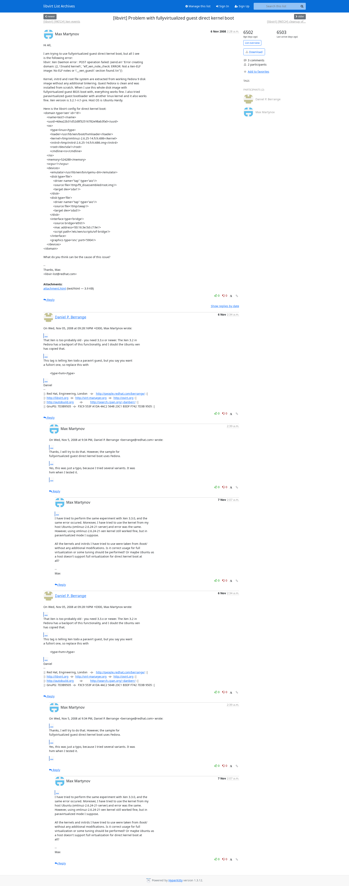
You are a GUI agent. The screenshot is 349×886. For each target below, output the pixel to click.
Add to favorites (258, 71)
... (46, 335)
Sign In (224, 6)
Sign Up (243, 6)
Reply (50, 300)
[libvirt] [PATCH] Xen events (61, 21)
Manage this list (199, 6)
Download (255, 52)
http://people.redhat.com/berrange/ (120, 393)
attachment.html (54, 288)
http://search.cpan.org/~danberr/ (113, 402)
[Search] (302, 6)
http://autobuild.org (60, 402)
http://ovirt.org (124, 398)
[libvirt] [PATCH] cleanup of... (286, 21)
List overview (252, 43)
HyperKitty (175, 880)
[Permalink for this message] (237, 296)
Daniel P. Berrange (70, 317)
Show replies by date (225, 306)
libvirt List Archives (59, 6)
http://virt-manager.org (91, 398)
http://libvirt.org (57, 398)
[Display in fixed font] (231, 296)
